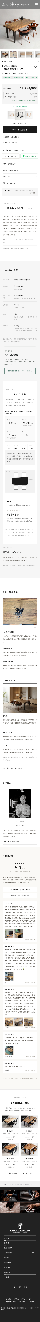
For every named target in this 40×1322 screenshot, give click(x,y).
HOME (4, 1184)
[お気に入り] (35, 66)
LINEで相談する (30, 156)
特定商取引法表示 (11, 1302)
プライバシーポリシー (27, 1299)
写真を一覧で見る (9, 61)
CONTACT (7, 1267)
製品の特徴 (7, 1262)
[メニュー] (36, 4)
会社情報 (6, 1277)
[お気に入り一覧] (7, 4)
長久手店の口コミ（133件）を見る (20, 896)
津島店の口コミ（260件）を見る (20, 890)
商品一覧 (6, 1238)
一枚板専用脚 (8, 1253)
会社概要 (8, 1299)
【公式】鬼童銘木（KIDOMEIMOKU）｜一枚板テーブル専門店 (20, 1309)
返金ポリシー (22, 1302)
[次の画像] (38, 28)
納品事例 (6, 1257)
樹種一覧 (6, 1243)
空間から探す (8, 1248)
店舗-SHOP (7, 1272)
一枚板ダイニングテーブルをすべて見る (20, 1173)
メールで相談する (10, 156)
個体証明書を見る (20, 371)
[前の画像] (1, 28)
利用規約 (16, 1299)
